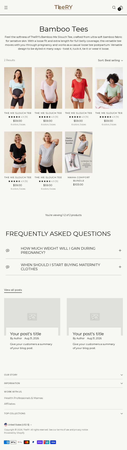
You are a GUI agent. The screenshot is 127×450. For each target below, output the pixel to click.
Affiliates (9, 403)
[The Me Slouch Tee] (18, 88)
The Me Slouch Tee (18, 113)
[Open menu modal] (5, 7)
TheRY (26, 429)
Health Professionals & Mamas (23, 398)
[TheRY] (63, 7)
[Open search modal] (114, 7)
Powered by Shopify (14, 433)
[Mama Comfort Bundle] (79, 152)
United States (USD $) (18, 424)
